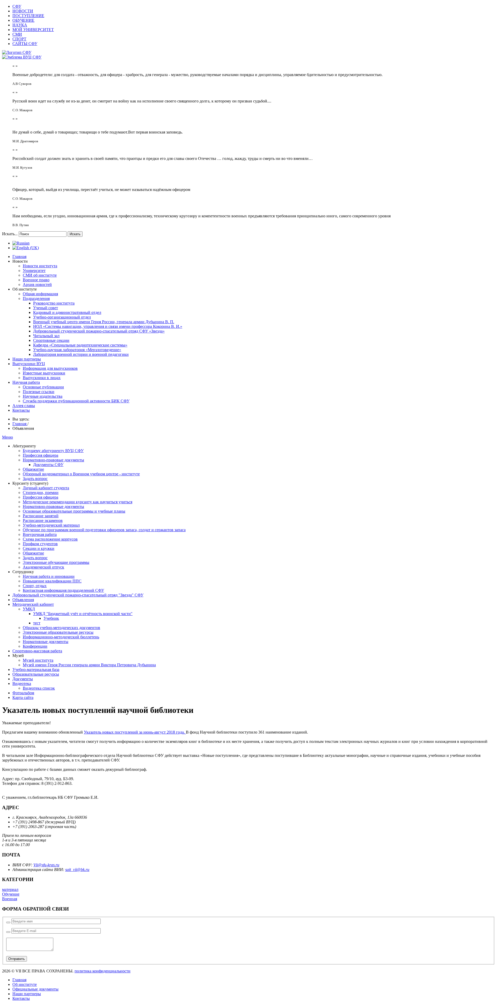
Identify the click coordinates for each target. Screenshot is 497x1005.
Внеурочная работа (40, 534)
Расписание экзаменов (43, 520)
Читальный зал (46, 336)
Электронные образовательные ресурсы (58, 632)
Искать (75, 234)
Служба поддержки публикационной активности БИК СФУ (76, 401)
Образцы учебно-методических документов (61, 627)
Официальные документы (35, 989)
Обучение (10, 894)
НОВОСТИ (22, 11)
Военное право (36, 280)
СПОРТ (19, 39)
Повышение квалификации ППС (52, 581)
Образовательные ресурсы (35, 674)
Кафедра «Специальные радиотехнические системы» (80, 345)
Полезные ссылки (38, 391)
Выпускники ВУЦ (28, 363)
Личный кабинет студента (46, 488)
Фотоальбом (23, 693)
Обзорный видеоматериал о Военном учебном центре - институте (81, 474)
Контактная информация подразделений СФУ (63, 590)
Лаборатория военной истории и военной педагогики (81, 354)
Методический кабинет (33, 604)
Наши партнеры (26, 359)
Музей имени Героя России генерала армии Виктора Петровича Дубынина (89, 665)
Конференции (35, 646)
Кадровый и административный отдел (67, 312)
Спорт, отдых (35, 585)
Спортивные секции (51, 340)
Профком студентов (40, 544)
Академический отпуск (43, 567)
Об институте (24, 984)
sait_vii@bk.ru (77, 869)
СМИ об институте (40, 275)
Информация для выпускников (50, 368)
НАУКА (19, 25)
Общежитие (33, 469)
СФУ (16, 6)
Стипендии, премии (41, 492)
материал (10, 889)
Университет (34, 270)
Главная (19, 256)
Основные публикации (43, 387)
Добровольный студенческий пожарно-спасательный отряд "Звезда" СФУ (77, 595)
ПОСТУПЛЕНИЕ (28, 15)
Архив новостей (37, 284)
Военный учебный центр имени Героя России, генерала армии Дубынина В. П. (103, 322)
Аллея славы (23, 405)
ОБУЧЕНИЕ (23, 20)
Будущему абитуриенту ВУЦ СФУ (53, 450)
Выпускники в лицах (42, 377)
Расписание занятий (41, 516)
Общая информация (40, 294)
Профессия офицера (40, 455)
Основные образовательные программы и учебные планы (74, 511)
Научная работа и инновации (49, 576)
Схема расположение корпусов (50, 539)
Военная (9, 899)
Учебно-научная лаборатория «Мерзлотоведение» (77, 350)
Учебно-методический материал (51, 525)
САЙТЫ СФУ (24, 43)
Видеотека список (39, 688)
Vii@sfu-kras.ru (46, 865)
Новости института (40, 266)
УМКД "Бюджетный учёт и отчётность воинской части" (83, 613)
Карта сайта (22, 697)
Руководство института (54, 303)
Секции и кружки (38, 548)
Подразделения (36, 298)
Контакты (21, 410)
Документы (22, 679)
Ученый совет (45, 308)
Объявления (23, 599)
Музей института (38, 660)
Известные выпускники (44, 373)
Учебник (51, 618)
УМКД (29, 609)
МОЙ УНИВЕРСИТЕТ (33, 29)
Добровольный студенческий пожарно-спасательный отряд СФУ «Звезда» (99, 331)
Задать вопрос (35, 478)
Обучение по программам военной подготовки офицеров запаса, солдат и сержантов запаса (104, 530)
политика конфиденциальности (102, 971)
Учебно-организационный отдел (62, 317)
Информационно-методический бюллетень (61, 637)
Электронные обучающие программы (56, 562)
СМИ (17, 34)
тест (36, 623)
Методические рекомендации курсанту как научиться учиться (77, 502)
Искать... (10, 234)
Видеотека (21, 683)
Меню (7, 437)
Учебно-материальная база (35, 669)
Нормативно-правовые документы (53, 460)
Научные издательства (42, 396)
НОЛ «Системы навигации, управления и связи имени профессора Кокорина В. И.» (107, 326)
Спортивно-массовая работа (37, 651)
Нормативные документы (45, 641)
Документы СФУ (48, 464)
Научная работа (26, 382)
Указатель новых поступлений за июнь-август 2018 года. (135, 732)
